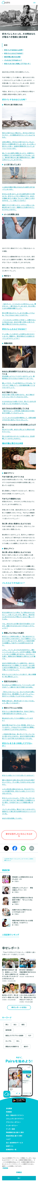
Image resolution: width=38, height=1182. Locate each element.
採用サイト (9, 1146)
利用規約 (9, 1112)
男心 (6, 1024)
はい (19, 1178)
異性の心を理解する (12, 1046)
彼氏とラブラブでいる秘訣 (14, 1035)
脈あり (26, 1046)
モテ (29, 1035)
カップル (8, 1041)
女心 (15, 1024)
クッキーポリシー (12, 1125)
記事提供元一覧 (11, 1149)
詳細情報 (5, 1168)
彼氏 (23, 1024)
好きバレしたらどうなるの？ (13, 53)
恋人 (17, 1041)
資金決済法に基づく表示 (14, 1136)
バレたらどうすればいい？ (13, 60)
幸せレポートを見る (19, 1007)
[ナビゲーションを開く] (33, 2)
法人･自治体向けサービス (14, 1143)
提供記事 (8, 1030)
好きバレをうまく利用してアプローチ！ (17, 63)
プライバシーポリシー (13, 1122)
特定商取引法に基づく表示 (15, 1132)
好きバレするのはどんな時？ (13, 50)
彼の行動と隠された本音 (12, 57)
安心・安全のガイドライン (15, 1115)
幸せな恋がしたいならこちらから (19, 835)
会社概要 (9, 1108)
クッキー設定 (10, 1129)
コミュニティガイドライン (15, 1119)
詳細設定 (19, 1172)
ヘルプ (8, 1139)
